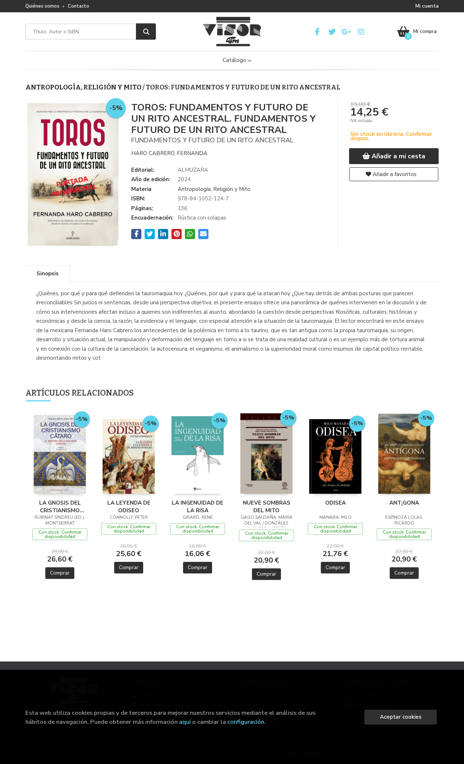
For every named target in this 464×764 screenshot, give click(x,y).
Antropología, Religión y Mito (83, 87)
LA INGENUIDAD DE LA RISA (197, 506)
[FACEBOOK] (317, 32)
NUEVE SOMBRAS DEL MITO (266, 506)
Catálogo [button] (235, 60)
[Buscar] (146, 32)
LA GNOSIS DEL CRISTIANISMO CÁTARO (60, 506)
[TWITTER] (332, 32)
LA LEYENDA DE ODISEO (128, 506)
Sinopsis (48, 273)
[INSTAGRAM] (361, 32)
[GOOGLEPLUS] (346, 32)
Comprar (60, 572)
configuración (245, 722)
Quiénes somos (42, 6)
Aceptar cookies (401, 717)
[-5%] (60, 454)
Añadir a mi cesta (397, 156)
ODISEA (335, 502)
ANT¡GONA (404, 502)
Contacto (78, 6)
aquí (185, 722)
